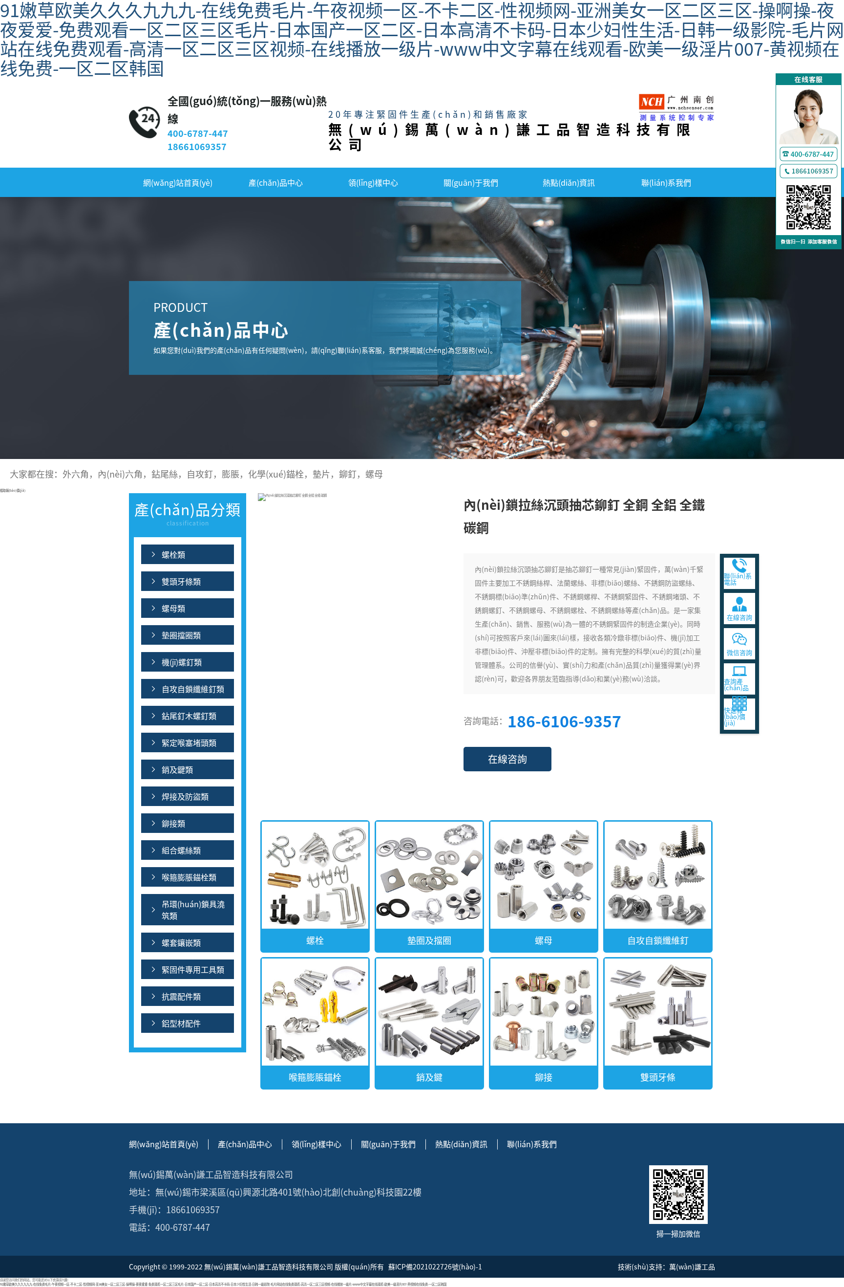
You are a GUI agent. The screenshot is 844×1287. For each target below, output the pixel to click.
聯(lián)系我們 (666, 182)
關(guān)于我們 (470, 182)
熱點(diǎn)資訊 (569, 182)
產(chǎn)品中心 (276, 182)
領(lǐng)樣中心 (373, 182)
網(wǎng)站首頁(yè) (177, 182)
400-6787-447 (198, 133)
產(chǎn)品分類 (187, 512)
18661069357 (197, 146)
